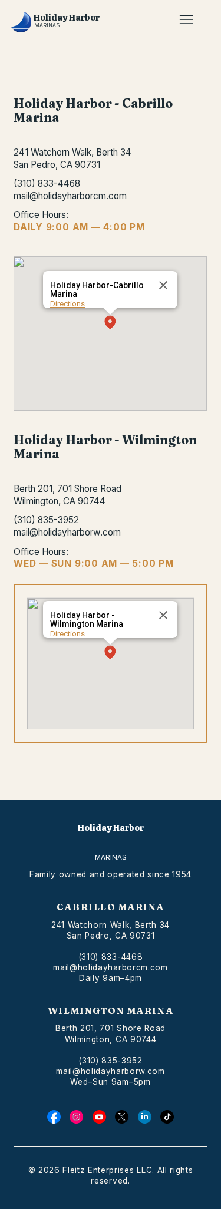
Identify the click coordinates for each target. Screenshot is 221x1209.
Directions (67, 303)
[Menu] (186, 20)
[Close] (163, 285)
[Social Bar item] (54, 1117)
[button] (110, 323)
